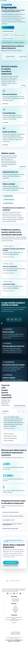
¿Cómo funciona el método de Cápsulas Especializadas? (14, 516)
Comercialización (15, 599)
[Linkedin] (14, 593)
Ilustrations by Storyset (15, 634)
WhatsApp (14, 622)
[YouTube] (20, 593)
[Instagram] (11, 593)
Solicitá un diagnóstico (10, 562)
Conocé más (22, 166)
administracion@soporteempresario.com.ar (14, 619)
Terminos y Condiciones (15, 633)
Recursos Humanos (15, 598)
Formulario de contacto (8, 31)
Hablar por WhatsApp (8, 27)
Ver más (23, 85)
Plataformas (15, 610)
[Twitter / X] (17, 593)
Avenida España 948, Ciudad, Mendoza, (14, 617)
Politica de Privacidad (15, 632)
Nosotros (15, 608)
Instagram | (10, 641)
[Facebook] (7, 593)
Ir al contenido (3, 0)
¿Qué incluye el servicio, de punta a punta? (14, 512)
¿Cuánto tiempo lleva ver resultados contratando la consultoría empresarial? (14, 524)
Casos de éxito (15, 609)
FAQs (15, 612)
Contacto (15, 611)
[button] (14, 252)
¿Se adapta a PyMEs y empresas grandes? (14, 528)
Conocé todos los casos (19, 405)
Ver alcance (14, 103)
